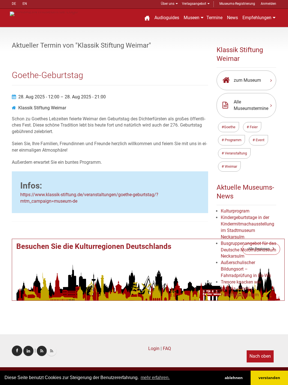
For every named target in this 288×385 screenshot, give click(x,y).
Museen (191, 17)
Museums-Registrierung (237, 4)
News (232, 17)
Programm (232, 140)
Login (153, 348)
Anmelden (268, 4)
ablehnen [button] (234, 377)
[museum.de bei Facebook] (17, 351)
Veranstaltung (235, 153)
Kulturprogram (235, 211)
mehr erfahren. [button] (155, 377)
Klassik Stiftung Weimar (42, 107)
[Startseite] (147, 18)
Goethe (229, 127)
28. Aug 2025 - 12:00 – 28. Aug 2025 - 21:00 (62, 96)
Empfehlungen (256, 17)
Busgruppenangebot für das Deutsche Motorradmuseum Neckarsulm (248, 250)
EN (24, 4)
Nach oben (260, 356)
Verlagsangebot (194, 4)
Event (259, 140)
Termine (214, 17)
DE (14, 4)
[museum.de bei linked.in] (28, 351)
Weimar (230, 166)
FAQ (167, 348)
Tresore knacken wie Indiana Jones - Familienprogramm (241, 288)
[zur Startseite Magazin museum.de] (44, 13)
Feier (253, 127)
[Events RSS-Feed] (42, 351)
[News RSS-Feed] (52, 351)
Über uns (167, 4)
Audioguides (166, 17)
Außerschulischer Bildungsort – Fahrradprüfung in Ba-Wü (246, 269)
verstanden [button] (269, 377)
